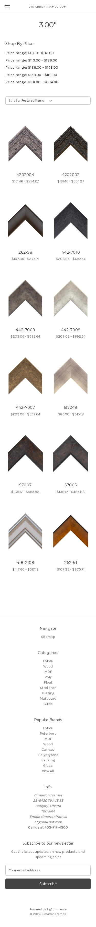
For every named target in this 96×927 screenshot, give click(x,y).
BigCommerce (57, 909)
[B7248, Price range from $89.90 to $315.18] (70, 376)
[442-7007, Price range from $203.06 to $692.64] (25, 376)
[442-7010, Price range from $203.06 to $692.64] (70, 220)
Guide (48, 704)
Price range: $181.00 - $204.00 (31, 82)
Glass (48, 765)
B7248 (70, 407)
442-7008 (70, 329)
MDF (48, 672)
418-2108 (25, 562)
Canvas (48, 749)
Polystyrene (48, 755)
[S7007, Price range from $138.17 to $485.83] (25, 453)
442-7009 (25, 329)
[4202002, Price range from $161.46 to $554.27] (70, 143)
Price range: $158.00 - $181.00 (31, 74)
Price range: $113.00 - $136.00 (31, 60)
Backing (48, 760)
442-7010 (70, 252)
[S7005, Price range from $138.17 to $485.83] (70, 453)
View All (48, 771)
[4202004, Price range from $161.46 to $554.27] (25, 143)
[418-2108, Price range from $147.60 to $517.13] (25, 531)
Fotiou (48, 661)
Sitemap (48, 637)
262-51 (70, 562)
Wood (48, 666)
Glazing (48, 693)
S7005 (71, 485)
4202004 (25, 174)
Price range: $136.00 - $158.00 (31, 67)
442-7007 (25, 407)
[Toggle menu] (7, 7)
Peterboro (48, 733)
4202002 (71, 174)
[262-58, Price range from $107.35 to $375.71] (25, 220)
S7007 (25, 485)
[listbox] (38, 100)
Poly (48, 677)
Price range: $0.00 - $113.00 (29, 53)
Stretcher (48, 688)
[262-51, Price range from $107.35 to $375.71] (70, 531)
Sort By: (14, 100)
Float (48, 682)
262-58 (25, 252)
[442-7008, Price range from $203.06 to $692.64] (70, 298)
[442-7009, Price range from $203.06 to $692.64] (25, 298)
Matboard (48, 698)
